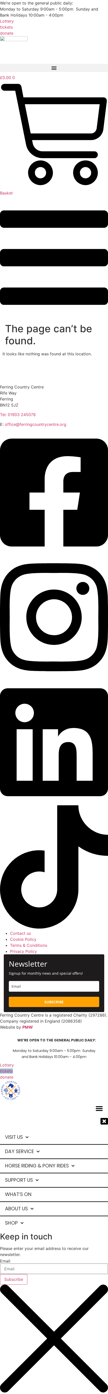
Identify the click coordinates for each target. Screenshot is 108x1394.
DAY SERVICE (19, 1151)
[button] (54, 68)
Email (5, 1261)
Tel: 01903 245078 (18, 414)
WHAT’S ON (18, 1194)
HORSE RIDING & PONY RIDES (37, 1165)
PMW (27, 1027)
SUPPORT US (19, 1180)
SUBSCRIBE (54, 1002)
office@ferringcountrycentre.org (35, 424)
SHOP (11, 1223)
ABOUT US (16, 1208)
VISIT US (14, 1137)
